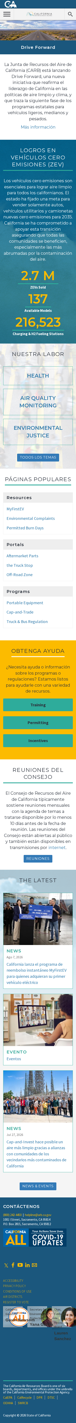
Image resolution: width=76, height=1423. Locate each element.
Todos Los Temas (38, 457)
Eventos (14, 1058)
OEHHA (8, 1403)
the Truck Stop (20, 565)
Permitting (38, 722)
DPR (39, 1398)
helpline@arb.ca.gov (38, 1215)
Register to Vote (16, 1302)
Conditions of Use (17, 1291)
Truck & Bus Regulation (27, 621)
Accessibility (13, 1281)
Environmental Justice (38, 432)
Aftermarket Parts (22, 555)
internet (57, 847)
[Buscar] (70, 13)
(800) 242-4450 (12, 1215)
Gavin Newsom (20, 1320)
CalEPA (7, 1398)
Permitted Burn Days (25, 527)
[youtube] (20, 1265)
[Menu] (7, 13)
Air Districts (12, 1297)
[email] (34, 1265)
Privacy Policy (14, 1286)
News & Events (38, 1186)
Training (38, 704)
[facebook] (13, 1265)
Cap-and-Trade (20, 612)
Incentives (38, 740)
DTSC (51, 1398)
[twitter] (6, 1265)
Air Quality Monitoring (38, 402)
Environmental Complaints (31, 518)
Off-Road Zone (20, 574)
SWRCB (23, 1403)
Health (38, 376)
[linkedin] (27, 1265)
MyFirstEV (15, 508)
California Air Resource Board (39, 13)
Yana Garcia (41, 1324)
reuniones (37, 859)
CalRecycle (24, 1398)
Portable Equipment (25, 602)
